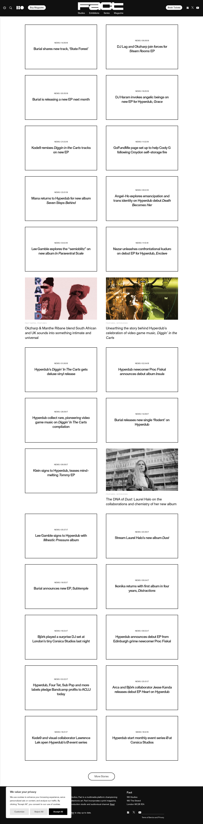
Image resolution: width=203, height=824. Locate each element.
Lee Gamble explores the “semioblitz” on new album (61, 251)
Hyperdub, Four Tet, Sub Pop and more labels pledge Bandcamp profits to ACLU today (61, 689)
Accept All (58, 811)
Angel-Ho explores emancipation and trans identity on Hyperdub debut (142, 200)
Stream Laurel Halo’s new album (142, 537)
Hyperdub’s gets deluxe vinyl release (61, 371)
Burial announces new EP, (61, 588)
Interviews (122, 323)
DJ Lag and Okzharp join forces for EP (142, 48)
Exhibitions (94, 13)
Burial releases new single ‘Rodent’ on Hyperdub (142, 422)
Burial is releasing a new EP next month (61, 99)
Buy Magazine (37, 7)
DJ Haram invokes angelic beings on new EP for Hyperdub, (142, 99)
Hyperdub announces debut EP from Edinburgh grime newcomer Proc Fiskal (142, 638)
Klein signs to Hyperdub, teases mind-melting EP (61, 472)
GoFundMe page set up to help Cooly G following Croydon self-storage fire (142, 149)
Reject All (38, 811)
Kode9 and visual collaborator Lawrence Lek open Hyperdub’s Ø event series (61, 739)
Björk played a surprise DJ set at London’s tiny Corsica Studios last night (61, 638)
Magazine (118, 13)
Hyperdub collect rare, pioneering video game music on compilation (61, 422)
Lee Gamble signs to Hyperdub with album (61, 537)
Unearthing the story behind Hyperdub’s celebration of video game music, (141, 333)
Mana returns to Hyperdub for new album (61, 200)
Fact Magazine (100, 6)
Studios (81, 13)
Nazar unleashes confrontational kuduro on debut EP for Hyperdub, (142, 251)
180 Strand (20, 7)
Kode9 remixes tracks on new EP (61, 149)
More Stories (102, 776)
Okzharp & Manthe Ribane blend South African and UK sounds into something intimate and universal (60, 333)
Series (107, 13)
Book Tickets (174, 7)
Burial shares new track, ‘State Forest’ (61, 48)
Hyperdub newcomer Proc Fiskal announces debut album (142, 371)
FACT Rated (30, 323)
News (57, 43)
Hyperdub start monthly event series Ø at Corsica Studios (142, 739)
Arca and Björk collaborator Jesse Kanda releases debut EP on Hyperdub (142, 689)
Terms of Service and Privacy (153, 817)
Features (42, 323)
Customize (19, 811)
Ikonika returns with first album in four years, (142, 588)
